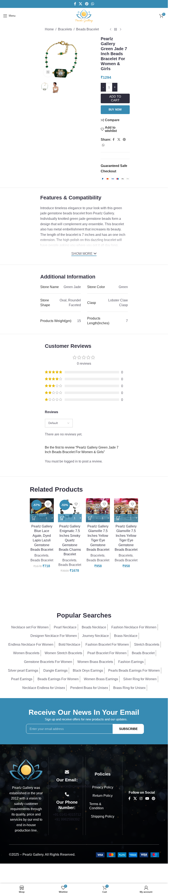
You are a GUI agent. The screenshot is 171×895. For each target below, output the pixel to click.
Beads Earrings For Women (58, 679)
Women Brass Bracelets (95, 662)
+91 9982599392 (67, 819)
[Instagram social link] (141, 798)
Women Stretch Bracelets (63, 653)
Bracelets (65, 29)
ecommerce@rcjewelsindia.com (74, 786)
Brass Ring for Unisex (129, 688)
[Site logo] (84, 15)
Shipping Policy (102, 816)
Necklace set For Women (30, 627)
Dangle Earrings (55, 670)
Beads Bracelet (87, 29)
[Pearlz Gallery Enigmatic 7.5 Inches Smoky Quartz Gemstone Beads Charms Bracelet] (70, 510)
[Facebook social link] (75, 4)
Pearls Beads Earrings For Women (134, 670)
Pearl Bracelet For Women (107, 653)
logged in (71, 461)
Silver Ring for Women (140, 679)
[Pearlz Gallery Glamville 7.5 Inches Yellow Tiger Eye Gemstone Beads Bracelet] (98, 510)
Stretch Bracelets (146, 644)
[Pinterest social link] (87, 4)
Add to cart (115, 98)
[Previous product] (110, 29)
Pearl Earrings (21, 679)
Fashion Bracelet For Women (107, 644)
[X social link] (81, 4)
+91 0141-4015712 (67, 814)
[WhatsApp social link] (92, 4)
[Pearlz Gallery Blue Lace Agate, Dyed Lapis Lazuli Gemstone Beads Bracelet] (42, 510)
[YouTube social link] (147, 798)
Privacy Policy (102, 787)
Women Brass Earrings (101, 679)
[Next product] (120, 29)
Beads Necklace (94, 627)
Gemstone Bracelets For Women (48, 662)
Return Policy (103, 795)
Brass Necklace (125, 636)
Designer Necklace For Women (53, 636)
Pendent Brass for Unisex (89, 688)
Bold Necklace (69, 644)
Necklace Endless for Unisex (43, 688)
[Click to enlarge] (48, 72)
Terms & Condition (96, 806)
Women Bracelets (26, 653)
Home (49, 29)
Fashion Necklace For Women (133, 627)
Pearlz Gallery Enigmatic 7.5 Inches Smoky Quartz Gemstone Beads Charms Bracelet (70, 540)
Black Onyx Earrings (88, 670)
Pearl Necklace (65, 627)
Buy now (115, 109)
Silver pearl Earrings (23, 670)
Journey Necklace (95, 636)
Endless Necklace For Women (30, 644)
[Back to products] (115, 29)
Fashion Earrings (131, 662)
